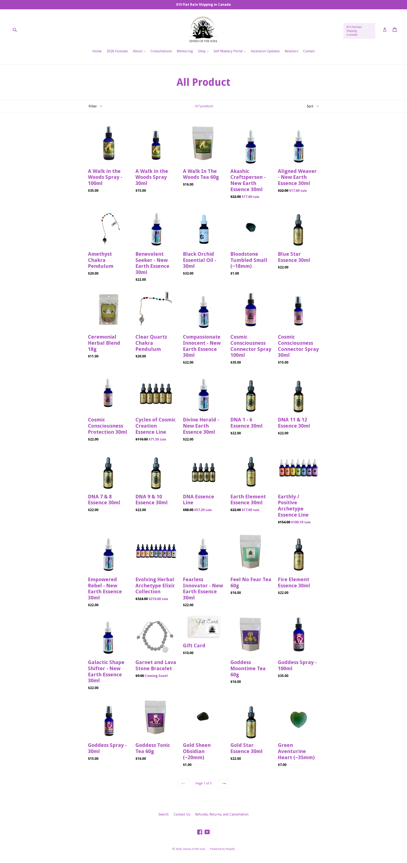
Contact (309, 51)
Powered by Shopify (222, 848)
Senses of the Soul (194, 848)
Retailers (291, 51)
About (140, 51)
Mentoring (185, 51)
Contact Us (182, 814)
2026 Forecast (117, 51)
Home (97, 51)
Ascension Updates (265, 51)
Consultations (161, 51)
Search (164, 814)
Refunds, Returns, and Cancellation (221, 814)
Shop (204, 51)
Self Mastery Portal (231, 51)
